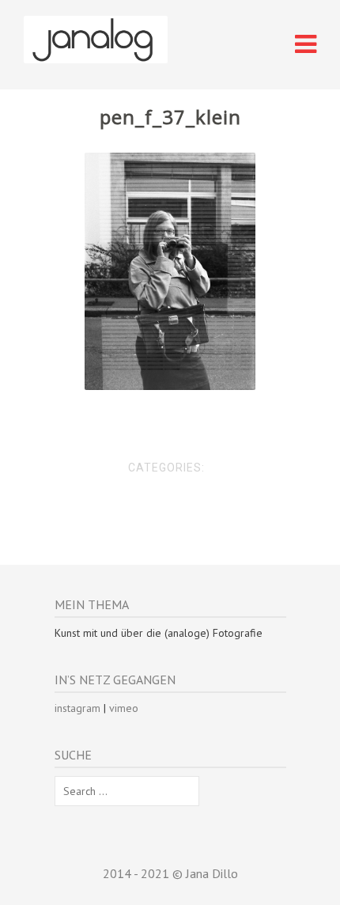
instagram (77, 708)
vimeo (123, 708)
